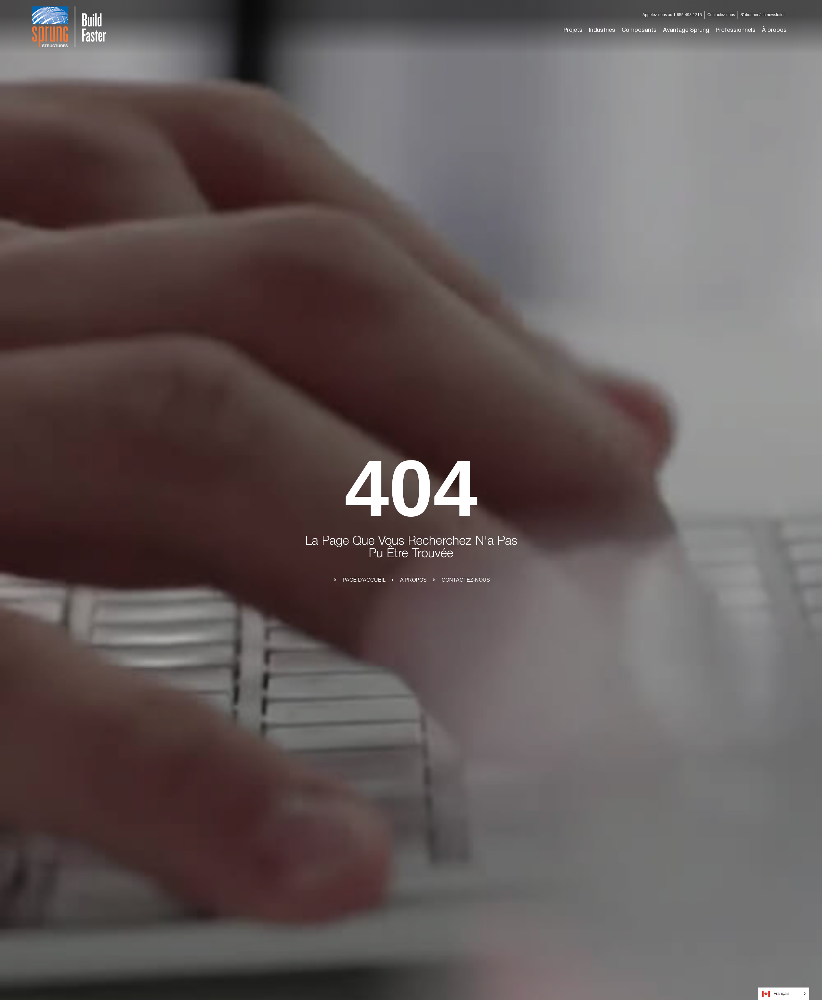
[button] (602, 30)
